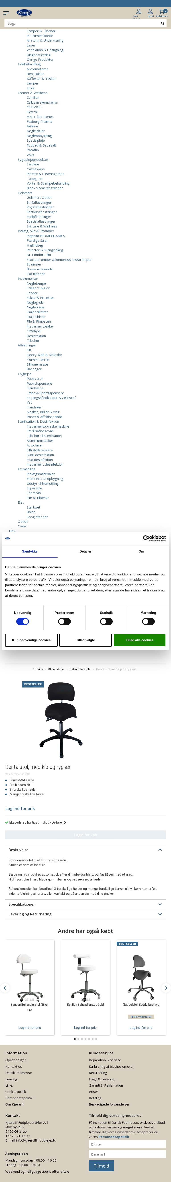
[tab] (85, 850)
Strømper (34, 264)
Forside (38, 669)
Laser (31, 45)
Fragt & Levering (102, 1079)
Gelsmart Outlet (39, 197)
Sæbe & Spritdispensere (45, 393)
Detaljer (58, 822)
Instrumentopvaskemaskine (48, 426)
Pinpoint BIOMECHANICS (46, 235)
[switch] (64, 621)
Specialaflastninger (41, 221)
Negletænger (37, 283)
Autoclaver (35, 445)
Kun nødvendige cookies (31, 640)
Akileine (32, 126)
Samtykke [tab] (29, 551)
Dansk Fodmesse (18, 1072)
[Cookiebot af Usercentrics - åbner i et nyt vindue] (146, 538)
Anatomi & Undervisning (45, 40)
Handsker (34, 407)
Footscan (34, 492)
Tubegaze (34, 178)
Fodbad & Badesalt (41, 145)
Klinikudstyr (56, 669)
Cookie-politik (15, 1091)
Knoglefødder (37, 517)
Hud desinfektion (40, 459)
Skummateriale (38, 359)
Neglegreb (35, 302)
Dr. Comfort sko (39, 254)
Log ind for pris (29, 1028)
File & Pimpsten (39, 321)
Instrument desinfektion (45, 464)
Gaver (22, 526)
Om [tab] (141, 551)
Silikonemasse (37, 364)
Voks (30, 155)
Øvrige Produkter (40, 59)
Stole (31, 88)
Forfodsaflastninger (42, 212)
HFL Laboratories (40, 116)
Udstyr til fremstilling (43, 483)
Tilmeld (101, 1166)
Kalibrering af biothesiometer (111, 1066)
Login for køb (85, 834)
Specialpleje (36, 140)
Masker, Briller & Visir (43, 412)
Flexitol (32, 112)
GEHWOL (34, 107)
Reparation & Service (105, 1060)
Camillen (33, 97)
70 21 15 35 (21, 1136)
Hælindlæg (35, 245)
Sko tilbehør (36, 273)
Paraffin (33, 150)
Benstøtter (35, 73)
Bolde (31, 512)
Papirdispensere (39, 383)
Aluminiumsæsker (40, 440)
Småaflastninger (39, 202)
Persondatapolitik (18, 1098)
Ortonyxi (33, 331)
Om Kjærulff (14, 1104)
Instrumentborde (40, 35)
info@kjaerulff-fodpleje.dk (35, 1140)
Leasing (11, 1079)
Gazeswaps (36, 169)
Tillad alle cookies (139, 640)
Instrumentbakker (40, 326)
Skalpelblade (36, 316)
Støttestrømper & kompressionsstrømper (59, 259)
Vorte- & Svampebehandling (48, 183)
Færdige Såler (37, 240)
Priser (93, 1091)
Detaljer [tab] (85, 551)
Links (9, 1085)
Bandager (34, 369)
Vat (29, 402)
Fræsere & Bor (38, 288)
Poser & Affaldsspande (44, 416)
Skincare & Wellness (42, 226)
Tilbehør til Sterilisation (44, 435)
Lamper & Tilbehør (41, 31)
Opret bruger (15, 1060)
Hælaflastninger (39, 216)
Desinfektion (36, 336)
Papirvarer (35, 378)
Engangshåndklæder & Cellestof (51, 397)
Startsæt (33, 507)
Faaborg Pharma (39, 121)
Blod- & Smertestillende (45, 188)
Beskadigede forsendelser (109, 1104)
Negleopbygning (39, 135)
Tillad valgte (85, 640)
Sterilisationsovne (40, 431)
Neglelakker (36, 131)
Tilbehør (33, 340)
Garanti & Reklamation (106, 1085)
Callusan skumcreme (42, 102)
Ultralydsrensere (40, 450)
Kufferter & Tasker (41, 78)
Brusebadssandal (40, 269)
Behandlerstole (80, 669)
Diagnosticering (39, 54)
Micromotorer (37, 69)
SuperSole (34, 488)
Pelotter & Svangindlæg (45, 250)
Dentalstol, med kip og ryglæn (116, 669)
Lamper (33, 83)
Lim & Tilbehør (38, 497)
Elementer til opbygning (45, 478)
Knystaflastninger (40, 207)
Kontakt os (13, 1066)
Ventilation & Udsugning (45, 50)
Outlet (23, 521)
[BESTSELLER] (141, 971)
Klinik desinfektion (40, 454)
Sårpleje (33, 164)
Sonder (32, 293)
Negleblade (35, 307)
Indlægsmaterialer (41, 474)
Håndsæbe (35, 388)
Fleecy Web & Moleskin (44, 354)
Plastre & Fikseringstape (46, 173)
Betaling (95, 1098)
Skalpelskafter (37, 312)
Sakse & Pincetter (40, 297)
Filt (29, 350)
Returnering (98, 1072)
